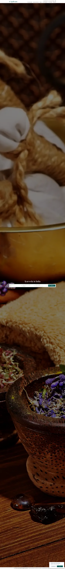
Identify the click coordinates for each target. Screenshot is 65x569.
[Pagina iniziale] (13, 1)
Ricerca (52, 285)
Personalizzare (53, 566)
